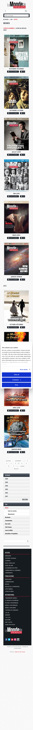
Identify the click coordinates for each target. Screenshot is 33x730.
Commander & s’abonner (12, 570)
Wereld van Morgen (11, 605)
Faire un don (9, 565)
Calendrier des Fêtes (11, 568)
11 (13, 466)
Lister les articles (21, 28)
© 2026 (8, 646)
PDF (24, 71)
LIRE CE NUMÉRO (14, 71)
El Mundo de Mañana (12, 600)
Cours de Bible (9, 530)
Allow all (16, 374)
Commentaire (8, 520)
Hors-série (7, 524)
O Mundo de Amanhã (11, 610)
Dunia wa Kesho (10, 624)
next (25, 499)
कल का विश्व (7, 620)
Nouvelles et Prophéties (11, 533)
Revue (6, 508)
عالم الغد (7, 612)
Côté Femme (8, 527)
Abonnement (11, 514)
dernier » (16, 469)
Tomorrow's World (11, 598)
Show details (24, 369)
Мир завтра (8, 622)
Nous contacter (10, 563)
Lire (11, 19)
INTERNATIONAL (9, 595)
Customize (15, 379)
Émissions (8, 556)
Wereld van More (10, 607)
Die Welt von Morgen (11, 603)
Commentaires (9, 582)
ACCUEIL (7, 553)
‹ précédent (18, 461)
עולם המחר (7, 617)
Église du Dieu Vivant (20, 651)
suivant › (22, 466)
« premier (8, 461)
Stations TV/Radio (10, 558)
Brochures (7, 517)
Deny (16, 385)
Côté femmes (9, 589)
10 (8, 466)
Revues (7, 584)
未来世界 (7, 615)
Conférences (9, 573)
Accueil (7, 19)
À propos (7, 560)
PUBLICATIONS (9, 576)
